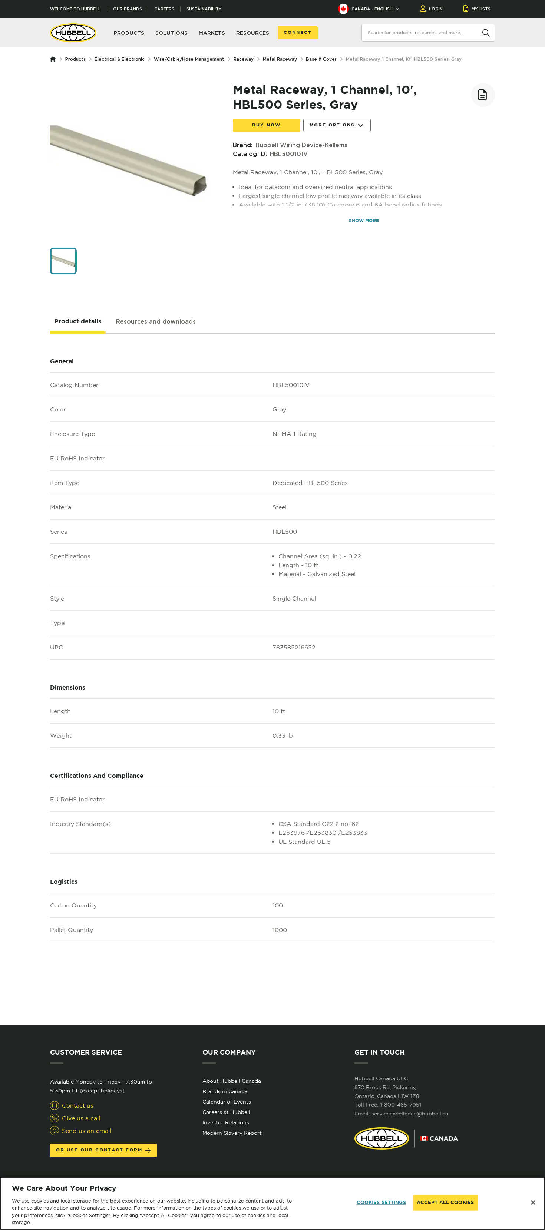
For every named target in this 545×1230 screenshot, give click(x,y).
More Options (332, 125)
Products (75, 59)
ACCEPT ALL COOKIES (445, 1203)
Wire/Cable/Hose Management (189, 59)
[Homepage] (54, 59)
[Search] (486, 32)
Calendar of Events (226, 1102)
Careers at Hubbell (226, 1112)
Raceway (244, 59)
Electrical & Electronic (120, 59)
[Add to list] (483, 95)
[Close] (533, 1202)
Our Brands (127, 9)
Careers (164, 9)
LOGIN (436, 8)
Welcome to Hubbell (75, 9)
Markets (212, 33)
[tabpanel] (272, 679)
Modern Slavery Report (232, 1133)
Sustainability (203, 9)
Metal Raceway (280, 59)
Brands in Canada (225, 1091)
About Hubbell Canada (231, 1081)
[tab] (78, 322)
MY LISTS (481, 8)
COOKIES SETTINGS (381, 1203)
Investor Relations (225, 1122)
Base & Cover (321, 59)
